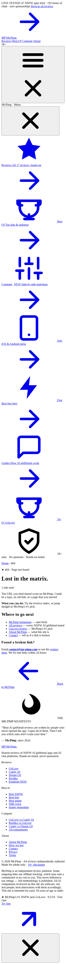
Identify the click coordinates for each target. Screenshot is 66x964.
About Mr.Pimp (18, 632)
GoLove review (18, 628)
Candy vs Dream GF (21, 826)
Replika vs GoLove (20, 823)
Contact (13, 635)
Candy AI (14, 771)
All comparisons (18, 829)
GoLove (14, 768)
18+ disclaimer (36, 864)
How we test (16, 845)
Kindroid (18, 781)
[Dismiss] (30, 948)
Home (5, 563)
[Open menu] (33, 74)
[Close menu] (30, 120)
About (37, 41)
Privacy (13, 851)
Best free (14, 797)
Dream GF (15, 775)
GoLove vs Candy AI (21, 819)
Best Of (16, 41)
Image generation (19, 807)
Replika (13, 778)
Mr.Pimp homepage (20, 622)
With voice (15, 804)
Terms (12, 855)
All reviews (15, 625)
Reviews (6, 41)
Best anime (15, 800)
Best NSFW (16, 794)
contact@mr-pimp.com (23, 649)
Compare (27, 41)
